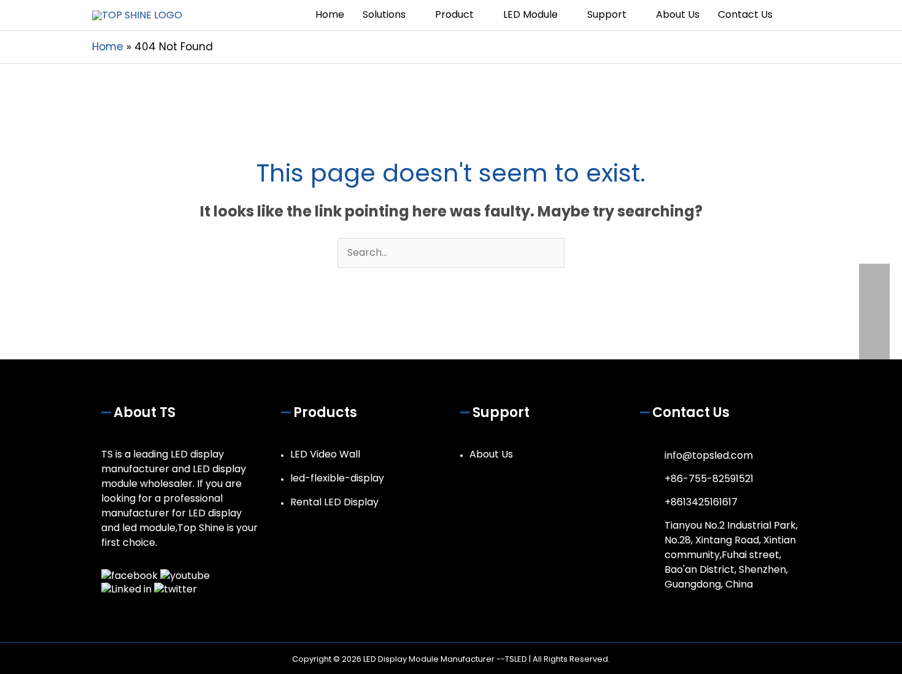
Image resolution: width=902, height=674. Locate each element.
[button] (796, 15)
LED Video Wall (325, 454)
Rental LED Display (334, 502)
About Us (491, 454)
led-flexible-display (337, 478)
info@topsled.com (709, 455)
